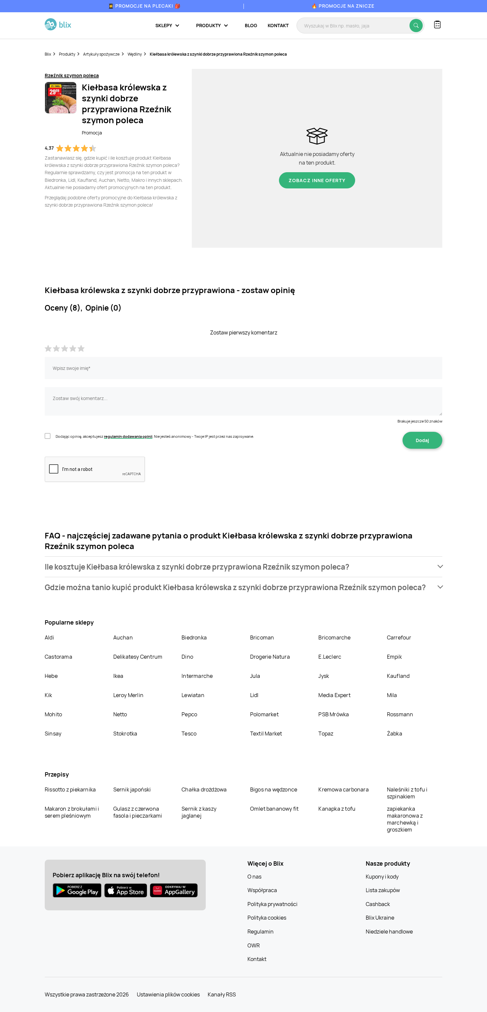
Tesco (189, 733)
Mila (392, 695)
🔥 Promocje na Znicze (342, 6)
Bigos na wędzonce (273, 789)
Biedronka (194, 637)
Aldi (49, 637)
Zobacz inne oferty (317, 180)
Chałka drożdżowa (204, 789)
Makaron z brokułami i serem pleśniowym (72, 812)
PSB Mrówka (333, 714)
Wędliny (135, 54)
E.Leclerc (329, 656)
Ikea (118, 676)
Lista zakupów (383, 890)
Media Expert (334, 695)
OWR (253, 945)
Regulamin (260, 931)
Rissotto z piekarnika (70, 789)
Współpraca (262, 890)
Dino (187, 656)
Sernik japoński (132, 789)
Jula (255, 676)
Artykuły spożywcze (101, 54)
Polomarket (264, 714)
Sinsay (53, 733)
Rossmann (400, 714)
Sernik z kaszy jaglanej (199, 812)
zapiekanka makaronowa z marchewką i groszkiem (405, 819)
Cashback (378, 904)
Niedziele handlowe (389, 931)
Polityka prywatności (272, 904)
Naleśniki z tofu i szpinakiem (407, 793)
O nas (254, 876)
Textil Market (266, 733)
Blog (251, 25)
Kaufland (398, 676)
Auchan (123, 637)
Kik (48, 695)
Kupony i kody (382, 876)
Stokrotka (125, 733)
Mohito (53, 714)
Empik (394, 656)
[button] (243, 567)
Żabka (394, 733)
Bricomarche (334, 637)
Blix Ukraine (380, 917)
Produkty (67, 54)
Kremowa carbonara (343, 789)
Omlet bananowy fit (274, 808)
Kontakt (278, 25)
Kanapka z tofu (336, 808)
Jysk (323, 676)
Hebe (51, 676)
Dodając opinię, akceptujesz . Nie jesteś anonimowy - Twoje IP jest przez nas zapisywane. (155, 436)
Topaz (325, 733)
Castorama (58, 656)
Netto (120, 714)
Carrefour (399, 637)
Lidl (254, 695)
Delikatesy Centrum (138, 656)
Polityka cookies (266, 917)
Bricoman (262, 637)
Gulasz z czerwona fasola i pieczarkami (137, 812)
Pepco (189, 714)
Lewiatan (193, 695)
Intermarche (197, 676)
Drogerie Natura (270, 656)
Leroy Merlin (128, 695)
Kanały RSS (222, 994)
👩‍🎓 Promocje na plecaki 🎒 (144, 6)
